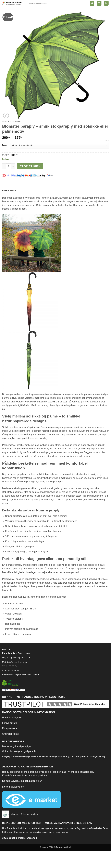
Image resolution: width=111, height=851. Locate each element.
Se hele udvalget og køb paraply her (22, 781)
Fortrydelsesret (9, 728)
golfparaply (100, 756)
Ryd (107, 140)
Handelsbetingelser (12, 717)
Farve (4, 145)
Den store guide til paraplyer (16, 746)
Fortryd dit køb (9, 723)
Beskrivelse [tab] (9, 191)
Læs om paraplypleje (13, 787)
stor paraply (76, 756)
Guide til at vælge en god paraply (19, 751)
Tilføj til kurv (30, 166)
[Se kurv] (106, 3)
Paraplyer (16, 121)
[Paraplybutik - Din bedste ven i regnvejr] (14, 3)
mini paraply (63, 756)
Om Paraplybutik (10, 734)
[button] (92, 3)
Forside (5, 121)
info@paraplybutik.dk (17, 662)
